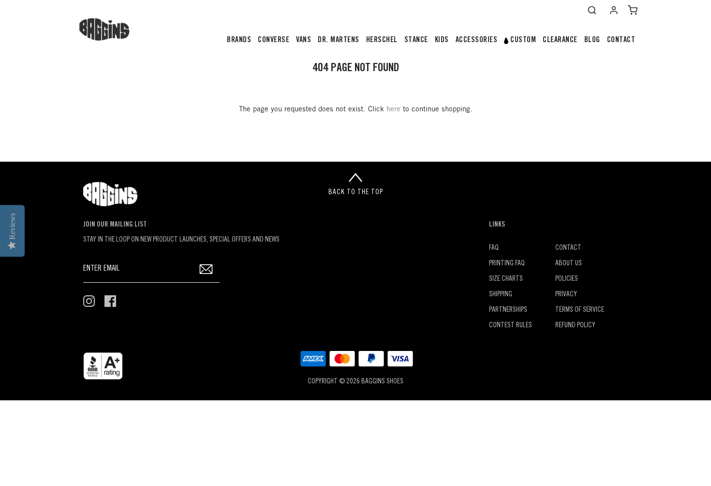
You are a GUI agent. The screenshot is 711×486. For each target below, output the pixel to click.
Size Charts (506, 279)
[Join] (206, 269)
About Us (568, 263)
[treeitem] (239, 40)
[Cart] (632, 10)
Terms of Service (579, 310)
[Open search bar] (592, 10)
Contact (568, 248)
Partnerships (508, 310)
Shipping (500, 294)
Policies (566, 279)
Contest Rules (510, 325)
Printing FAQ (507, 263)
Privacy (566, 294)
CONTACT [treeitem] (621, 40)
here (393, 109)
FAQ (494, 248)
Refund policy (575, 325)
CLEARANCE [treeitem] (560, 40)
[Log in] (614, 10)
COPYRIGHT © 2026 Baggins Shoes (355, 381)
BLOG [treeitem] (592, 40)
